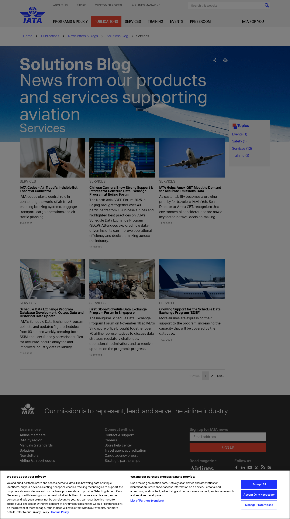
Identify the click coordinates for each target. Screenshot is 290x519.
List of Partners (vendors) (147, 500)
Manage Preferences (259, 504)
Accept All (259, 484)
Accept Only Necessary (259, 494)
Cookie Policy (60, 511)
